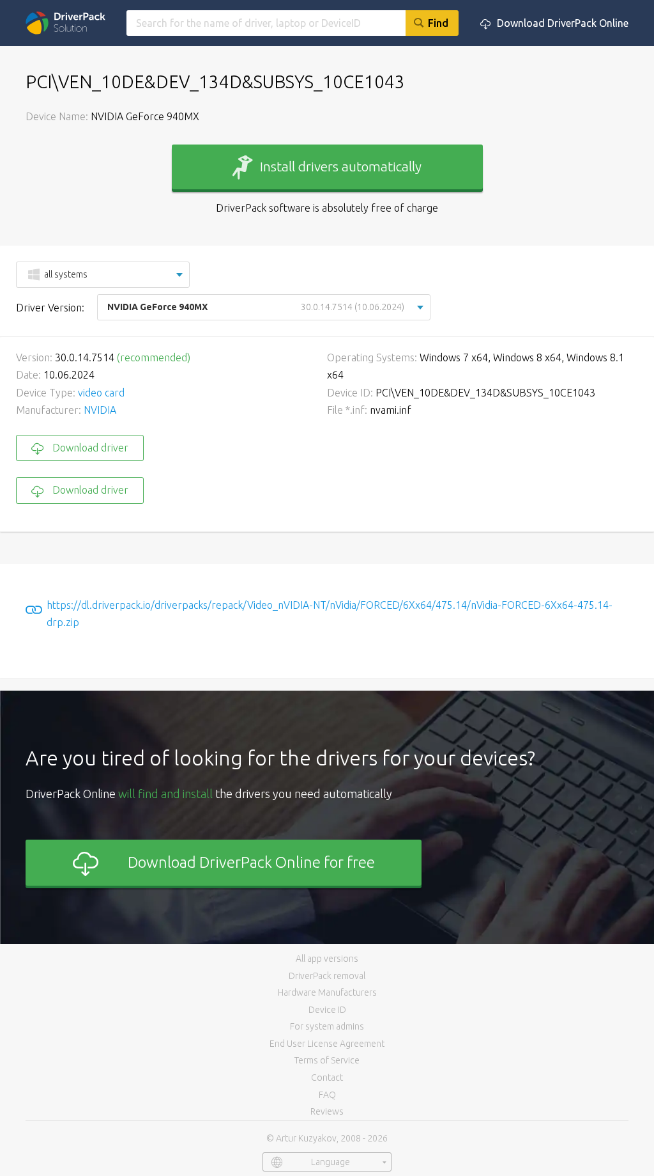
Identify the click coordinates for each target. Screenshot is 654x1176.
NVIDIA (100, 410)
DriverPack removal (327, 976)
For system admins (327, 1026)
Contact (327, 1077)
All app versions (327, 958)
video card (101, 392)
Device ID (327, 1010)
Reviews (327, 1111)
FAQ (327, 1095)
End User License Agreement (327, 1044)
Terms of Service (327, 1060)
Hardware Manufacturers (327, 992)
